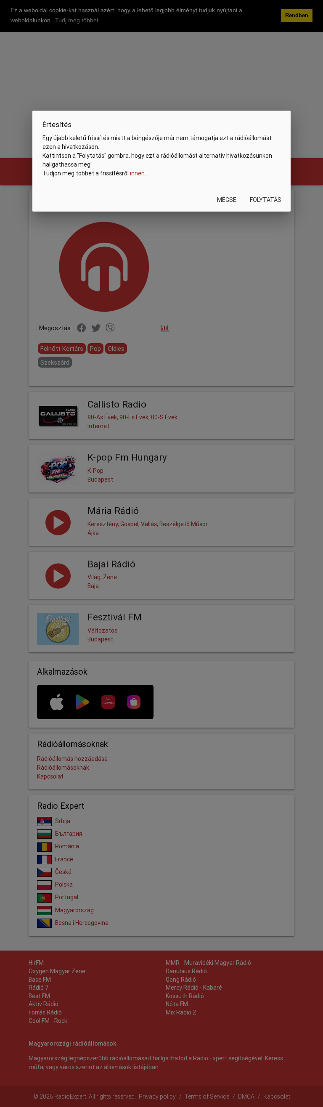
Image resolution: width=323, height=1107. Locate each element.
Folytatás (265, 200)
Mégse (226, 200)
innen (137, 173)
